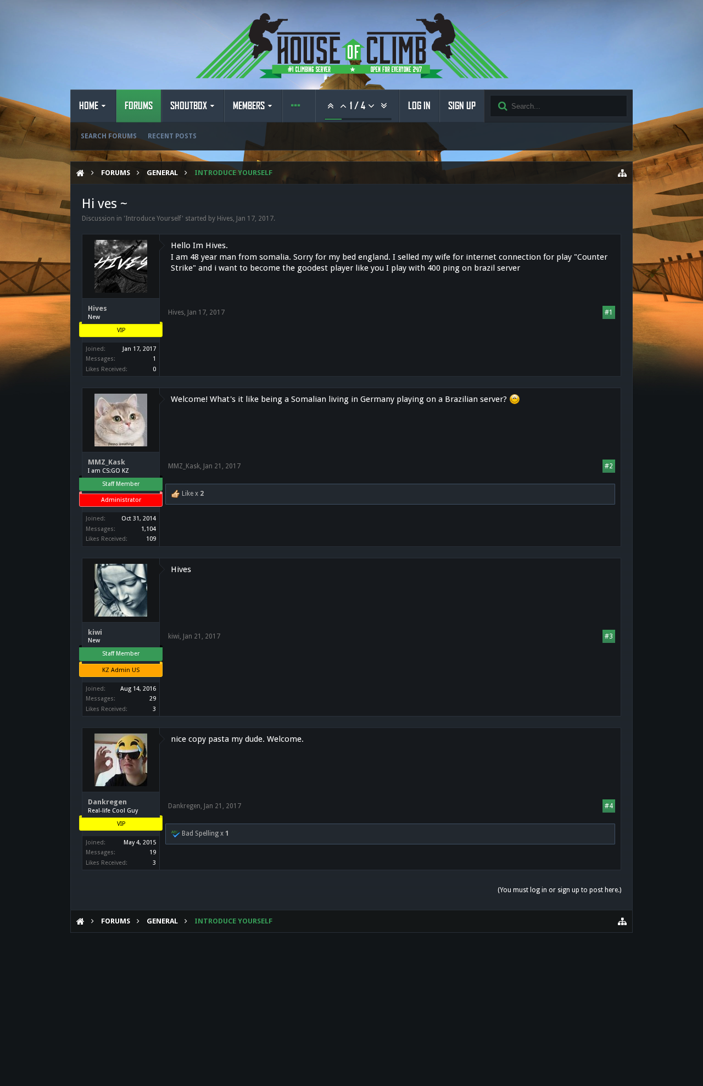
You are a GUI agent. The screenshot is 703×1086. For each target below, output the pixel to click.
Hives (225, 218)
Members (249, 105)
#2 (609, 466)
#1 (609, 312)
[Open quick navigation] (622, 173)
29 (152, 698)
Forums (139, 105)
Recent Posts (172, 136)
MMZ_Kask (106, 462)
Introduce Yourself (153, 218)
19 (152, 852)
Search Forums (109, 136)
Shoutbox (188, 105)
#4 (609, 806)
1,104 (148, 529)
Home (88, 105)
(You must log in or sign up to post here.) (559, 890)
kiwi (95, 632)
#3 (609, 636)
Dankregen (107, 802)
